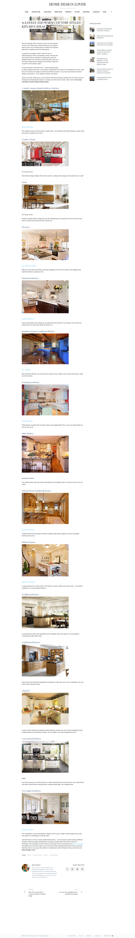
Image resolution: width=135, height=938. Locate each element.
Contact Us (98, 936)
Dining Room (58, 12)
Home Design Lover (67, 4)
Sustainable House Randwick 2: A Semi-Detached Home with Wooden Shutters (102, 61)
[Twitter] (72, 869)
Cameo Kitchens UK (28, 319)
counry (29, 855)
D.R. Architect (26, 370)
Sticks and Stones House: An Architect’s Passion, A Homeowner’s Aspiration (105, 71)
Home (26, 12)
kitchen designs (78, 844)
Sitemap (88, 936)
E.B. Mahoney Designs (29, 266)
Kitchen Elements (27, 421)
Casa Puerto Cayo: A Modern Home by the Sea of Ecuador (105, 44)
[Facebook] (67, 869)
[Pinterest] (82, 869)
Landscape (96, 12)
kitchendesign (54, 855)
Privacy (81, 936)
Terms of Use (72, 936)
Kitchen (77, 12)
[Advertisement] (74, 53)
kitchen (46, 855)
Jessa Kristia (36, 865)
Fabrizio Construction (28, 582)
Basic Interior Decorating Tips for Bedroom (105, 36)
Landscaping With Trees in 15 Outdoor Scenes (104, 78)
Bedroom (68, 12)
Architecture (36, 12)
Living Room (47, 12)
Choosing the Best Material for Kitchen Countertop (104, 29)
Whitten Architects (27, 830)
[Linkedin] (77, 869)
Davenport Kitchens (28, 530)
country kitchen (37, 855)
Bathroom (86, 12)
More (104, 12)
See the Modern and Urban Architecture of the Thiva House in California (104, 52)
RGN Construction (27, 127)
